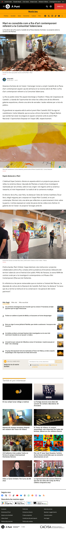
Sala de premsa (48, 509)
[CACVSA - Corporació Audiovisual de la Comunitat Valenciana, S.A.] (52, 526)
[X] (49, 16)
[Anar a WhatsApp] (29, 495)
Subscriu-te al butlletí (7, 515)
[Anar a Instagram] (10, 495)
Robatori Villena (43, 1)
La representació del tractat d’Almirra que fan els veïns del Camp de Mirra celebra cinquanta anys (47, 480)
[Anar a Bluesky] (21, 495)
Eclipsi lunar (33, 1)
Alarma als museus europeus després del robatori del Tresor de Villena (16, 428)
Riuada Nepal (17, 1)
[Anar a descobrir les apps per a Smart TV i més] (40, 503)
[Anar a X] (6, 495)
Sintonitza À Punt (6, 512)
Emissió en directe (27, 512)
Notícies (33, 11)
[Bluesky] (59, 16)
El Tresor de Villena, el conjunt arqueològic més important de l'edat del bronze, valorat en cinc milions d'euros (48, 429)
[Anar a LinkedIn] (40, 495)
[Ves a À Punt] (13, 6)
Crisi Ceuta (26, 1)
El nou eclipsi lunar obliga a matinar (16, 402)
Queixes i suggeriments (50, 512)
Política (6, 16)
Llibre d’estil (4, 518)
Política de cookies (28, 521)
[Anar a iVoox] (33, 495)
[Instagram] (52, 16)
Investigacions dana (55, 1)
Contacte (3, 509)
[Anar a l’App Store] (19, 503)
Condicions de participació (30, 518)
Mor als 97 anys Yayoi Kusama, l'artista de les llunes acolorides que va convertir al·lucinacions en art (48, 455)
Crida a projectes (27, 515)
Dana (19, 16)
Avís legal (46, 518)
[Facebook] (45, 16)
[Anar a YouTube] (17, 495)
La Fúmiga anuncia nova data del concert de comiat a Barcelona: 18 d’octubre (46, 403)
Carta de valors (48, 515)
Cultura (34, 16)
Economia (26, 16)
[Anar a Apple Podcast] (36, 495)
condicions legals (44, 365)
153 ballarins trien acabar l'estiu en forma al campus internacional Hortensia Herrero (15, 455)
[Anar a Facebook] (2, 495)
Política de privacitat (7, 521)
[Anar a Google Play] (7, 503)
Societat (13, 16)
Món (39, 16)
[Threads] (62, 16)
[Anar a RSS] (44, 495)
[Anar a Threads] (25, 495)
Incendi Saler (8, 1)
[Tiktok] (55, 16)
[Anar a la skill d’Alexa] (29, 503)
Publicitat (25, 509)
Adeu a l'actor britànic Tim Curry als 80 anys (17, 480)
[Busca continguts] (47, 6)
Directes (60, 6)
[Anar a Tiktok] (14, 495)
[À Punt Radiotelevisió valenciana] (10, 526)
